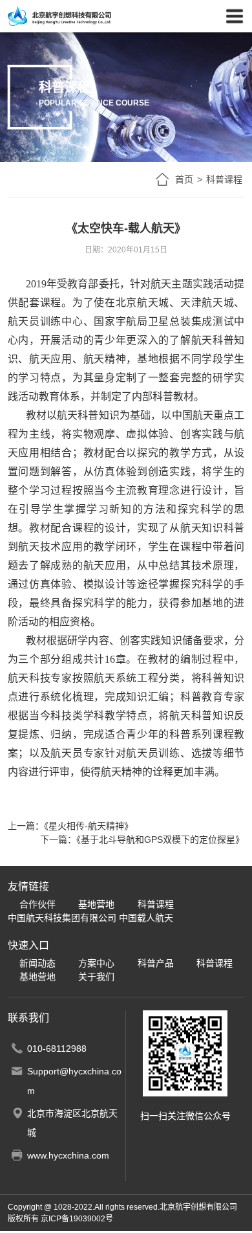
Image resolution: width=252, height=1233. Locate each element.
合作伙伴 (37, 904)
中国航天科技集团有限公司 (62, 918)
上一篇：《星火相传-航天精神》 (70, 826)
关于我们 (96, 977)
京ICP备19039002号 (77, 1218)
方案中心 (96, 963)
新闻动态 (37, 963)
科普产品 (156, 963)
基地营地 (96, 904)
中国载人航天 (146, 918)
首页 (184, 179)
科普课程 (156, 904)
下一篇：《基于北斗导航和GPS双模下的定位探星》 (142, 839)
